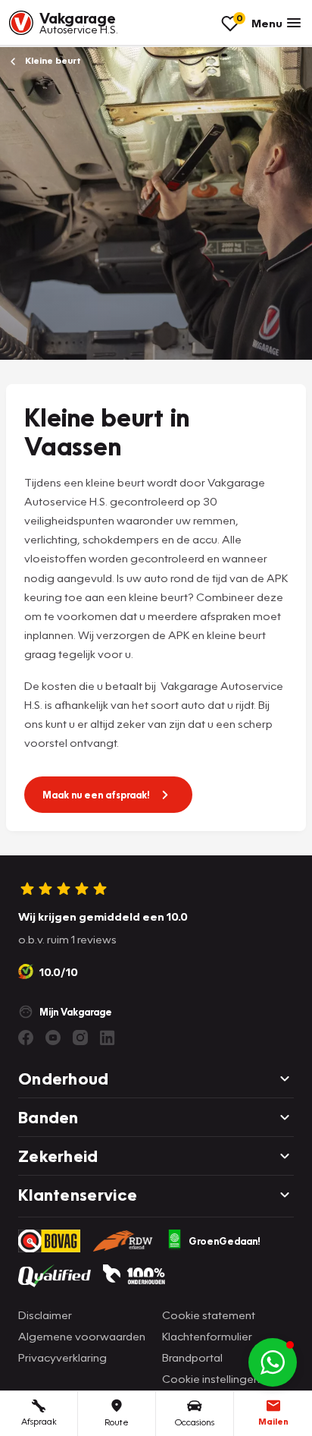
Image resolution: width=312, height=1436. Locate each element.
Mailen (273, 1421)
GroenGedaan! (225, 1241)
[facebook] (25, 1037)
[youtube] (53, 1037)
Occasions (194, 1422)
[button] (272, 1362)
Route (117, 1422)
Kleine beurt (52, 60)
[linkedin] (107, 1037)
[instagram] (80, 1037)
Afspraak (39, 1421)
